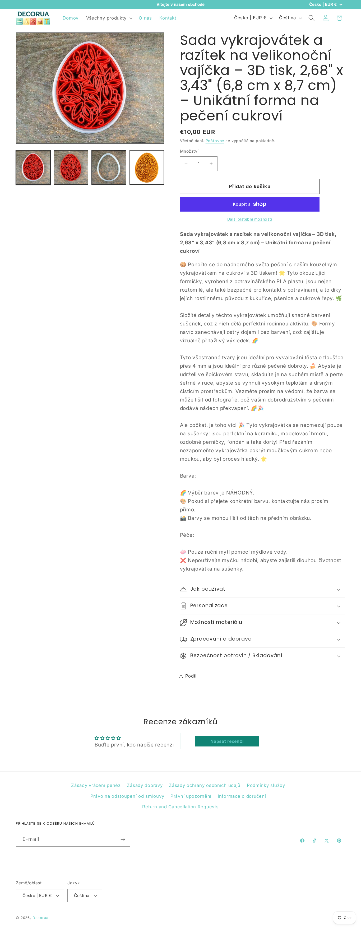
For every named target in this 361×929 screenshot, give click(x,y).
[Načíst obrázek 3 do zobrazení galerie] (108, 167)
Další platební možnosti (249, 219)
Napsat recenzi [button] (226, 741)
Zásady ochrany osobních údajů (204, 785)
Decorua (40, 917)
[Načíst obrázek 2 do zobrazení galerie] (71, 167)
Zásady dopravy (145, 785)
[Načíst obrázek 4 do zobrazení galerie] (146, 167)
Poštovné (215, 140)
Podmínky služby (266, 785)
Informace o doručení (242, 796)
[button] (108, 18)
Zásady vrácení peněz (96, 785)
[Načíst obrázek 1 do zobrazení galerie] (33, 167)
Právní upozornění (190, 796)
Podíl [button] (191, 676)
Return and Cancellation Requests (180, 807)
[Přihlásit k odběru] (123, 839)
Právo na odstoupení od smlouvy (127, 796)
